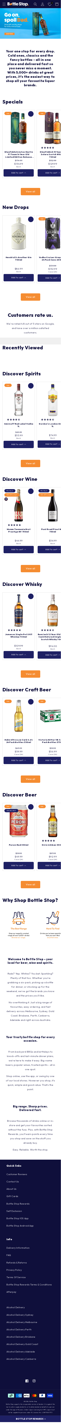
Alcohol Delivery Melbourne (21, 1322)
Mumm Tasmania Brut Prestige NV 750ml (19, 530)
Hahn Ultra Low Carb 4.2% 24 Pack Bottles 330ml (19, 741)
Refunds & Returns (16, 1262)
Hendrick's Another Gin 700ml (19, 258)
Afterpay (11, 1291)
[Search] (35, 4)
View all (30, 191)
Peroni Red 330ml (19, 845)
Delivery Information (18, 1247)
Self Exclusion (14, 1211)
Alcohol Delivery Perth (18, 1329)
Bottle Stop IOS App (17, 1218)
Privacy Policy (14, 1269)
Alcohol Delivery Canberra (21, 1358)
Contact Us (12, 1181)
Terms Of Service (16, 1277)
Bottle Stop (33, 1401)
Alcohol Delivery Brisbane (20, 1336)
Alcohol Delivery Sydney (19, 1314)
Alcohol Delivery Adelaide (20, 1351)
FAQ (8, 1255)
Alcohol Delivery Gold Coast (22, 1344)
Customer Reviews (16, 1174)
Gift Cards (12, 1196)
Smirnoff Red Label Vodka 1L (18, 425)
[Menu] (4, 4)
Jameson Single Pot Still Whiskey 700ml (18, 635)
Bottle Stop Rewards (18, 1203)
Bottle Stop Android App (20, 1225)
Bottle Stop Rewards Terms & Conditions (29, 1284)
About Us (11, 1188)
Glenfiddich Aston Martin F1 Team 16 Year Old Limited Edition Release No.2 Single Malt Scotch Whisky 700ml (18, 154)
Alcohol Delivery (15, 1307)
